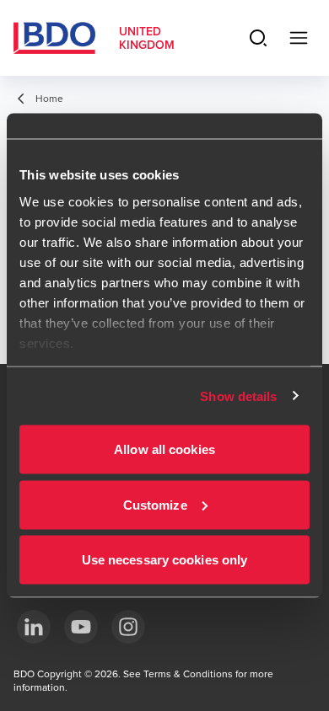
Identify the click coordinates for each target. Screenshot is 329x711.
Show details (238, 395)
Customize (155, 504)
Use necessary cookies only (165, 560)
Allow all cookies (164, 449)
